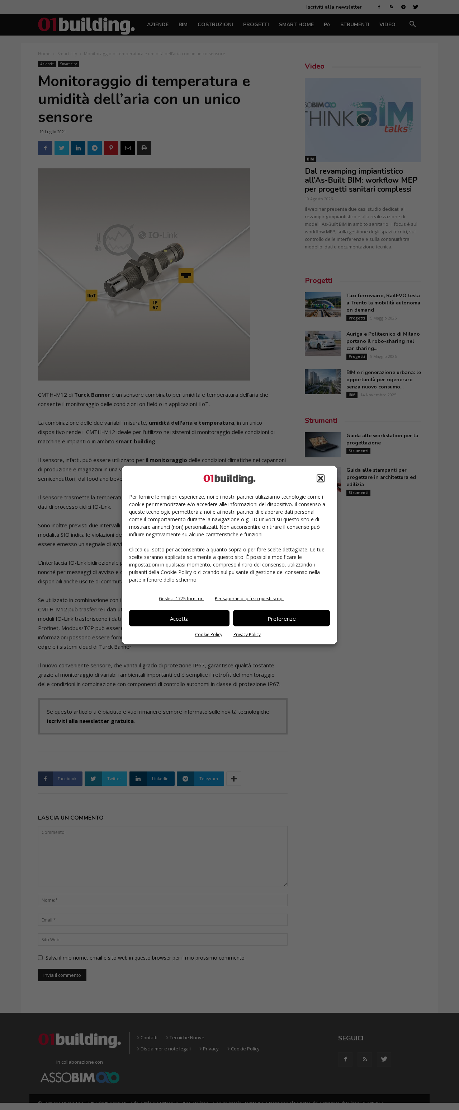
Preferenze (282, 618)
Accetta (179, 618)
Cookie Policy (208, 634)
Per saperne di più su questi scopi (249, 599)
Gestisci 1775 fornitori (181, 599)
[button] (320, 478)
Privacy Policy (247, 634)
